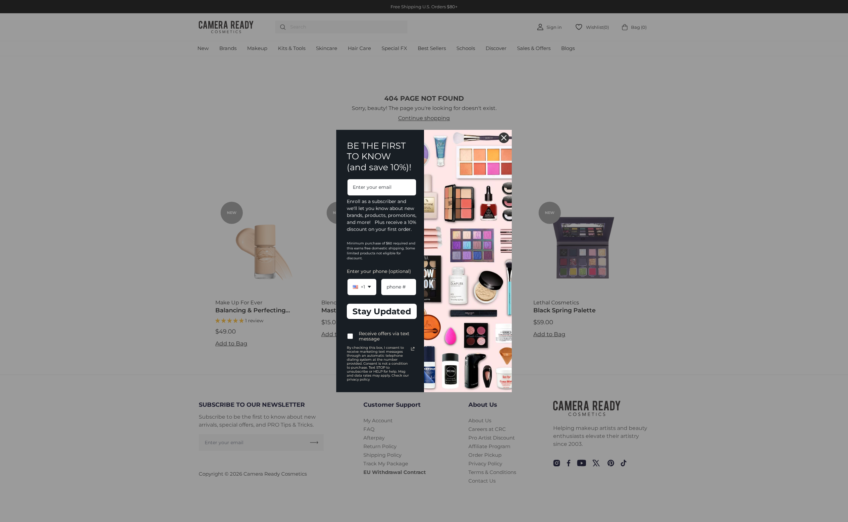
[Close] (504, 138)
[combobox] (362, 287)
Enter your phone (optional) (379, 271)
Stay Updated (381, 311)
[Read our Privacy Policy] (413, 349)
